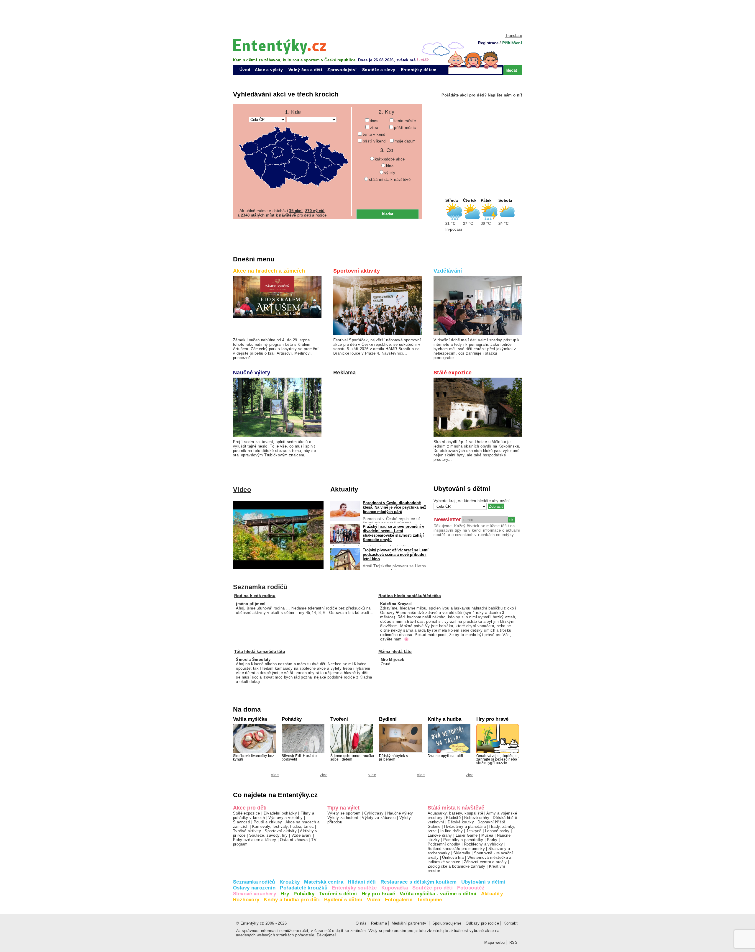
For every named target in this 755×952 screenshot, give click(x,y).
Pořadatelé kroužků (303, 888)
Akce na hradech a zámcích (269, 271)
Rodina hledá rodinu (254, 595)
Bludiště (453, 817)
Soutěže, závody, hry (268, 835)
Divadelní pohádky (280, 813)
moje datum (405, 141)
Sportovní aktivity (356, 271)
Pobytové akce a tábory (254, 840)
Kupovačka (394, 888)
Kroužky (290, 882)
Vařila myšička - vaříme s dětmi (438, 894)
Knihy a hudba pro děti (291, 899)
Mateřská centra (323, 882)
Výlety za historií (342, 817)
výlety (389, 173)
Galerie (434, 826)
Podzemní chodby (444, 844)
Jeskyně (474, 831)
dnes (374, 121)
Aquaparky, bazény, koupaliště (455, 813)
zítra (374, 127)
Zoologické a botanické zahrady (456, 866)
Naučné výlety (251, 373)
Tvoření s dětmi (338, 894)
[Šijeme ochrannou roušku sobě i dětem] (352, 740)
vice (275, 775)
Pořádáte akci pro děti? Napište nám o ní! (481, 95)
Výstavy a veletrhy (285, 817)
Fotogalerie (399, 899)
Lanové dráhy (440, 835)
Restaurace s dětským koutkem (418, 882)
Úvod (245, 69)
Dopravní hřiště (491, 822)
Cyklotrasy (374, 813)
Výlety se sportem (344, 813)
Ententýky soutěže (354, 888)
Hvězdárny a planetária (465, 826)
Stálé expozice (453, 373)
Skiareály (461, 853)
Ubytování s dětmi (483, 882)
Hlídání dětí (362, 882)
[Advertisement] (377, 16)
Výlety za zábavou (379, 817)
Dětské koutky (461, 822)
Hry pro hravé (378, 894)
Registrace (488, 43)
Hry (284, 894)
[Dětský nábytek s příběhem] (401, 738)
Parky (492, 840)
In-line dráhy (451, 831)
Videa (373, 899)
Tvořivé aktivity (247, 831)
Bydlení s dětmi (343, 899)
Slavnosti (241, 822)
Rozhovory (246, 899)
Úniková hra (453, 857)
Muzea (487, 835)
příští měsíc (405, 127)
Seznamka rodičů (260, 587)
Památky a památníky (463, 840)
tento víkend (374, 134)
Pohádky (303, 894)
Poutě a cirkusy (268, 822)
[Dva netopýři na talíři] (450, 752)
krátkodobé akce (390, 159)
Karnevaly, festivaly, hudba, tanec (283, 826)
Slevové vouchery (254, 894)
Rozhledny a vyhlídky (483, 844)
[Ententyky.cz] (279, 46)
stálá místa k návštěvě (390, 179)
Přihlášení (512, 43)
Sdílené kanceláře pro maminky (456, 848)
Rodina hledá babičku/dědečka (409, 595)
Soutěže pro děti (432, 888)
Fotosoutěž (471, 888)
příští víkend (374, 141)
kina (390, 166)
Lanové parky (497, 831)
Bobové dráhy (476, 817)
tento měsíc (405, 121)
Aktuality (492, 894)
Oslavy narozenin (254, 888)
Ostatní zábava (294, 840)
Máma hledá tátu (395, 651)
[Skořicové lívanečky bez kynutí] (255, 740)
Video (242, 489)
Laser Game (467, 835)
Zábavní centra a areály (485, 862)
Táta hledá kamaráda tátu (259, 651)
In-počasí (453, 229)
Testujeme (429, 899)
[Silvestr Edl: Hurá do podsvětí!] (304, 742)
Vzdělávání (448, 271)
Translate (513, 35)
